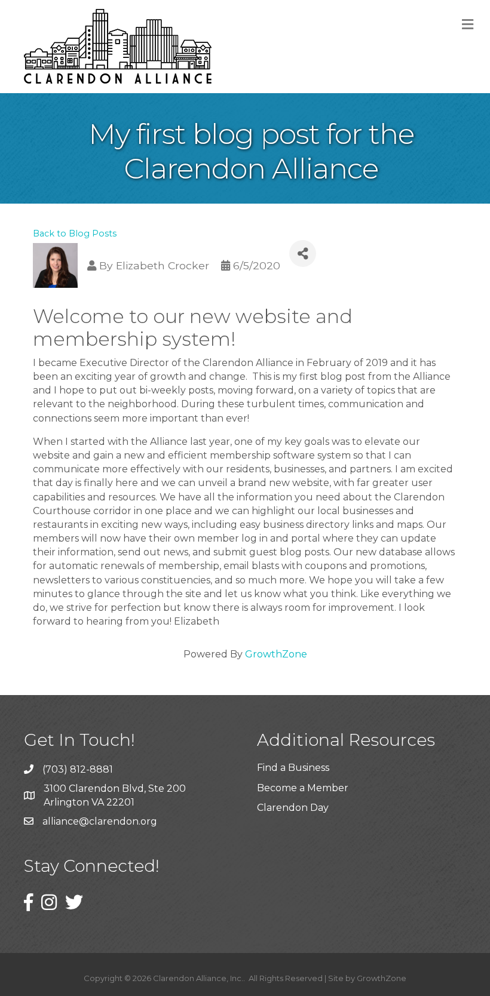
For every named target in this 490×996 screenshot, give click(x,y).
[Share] (302, 253)
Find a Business (293, 767)
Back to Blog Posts (75, 233)
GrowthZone (276, 654)
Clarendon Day (293, 807)
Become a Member (302, 788)
